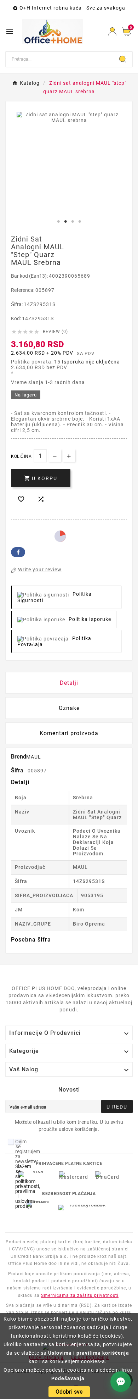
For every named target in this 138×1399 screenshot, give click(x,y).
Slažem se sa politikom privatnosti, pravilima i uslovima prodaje (27, 1186)
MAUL (33, 757)
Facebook (18, 552)
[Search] (122, 59)
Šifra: (17, 304)
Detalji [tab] (69, 682)
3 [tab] (72, 221)
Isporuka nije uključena (91, 362)
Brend (18, 756)
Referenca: (23, 290)
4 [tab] (79, 221)
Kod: (16, 318)
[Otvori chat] (120, 1381)
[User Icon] (112, 31)
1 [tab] (58, 221)
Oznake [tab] (69, 708)
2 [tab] (65, 221)
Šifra (18, 770)
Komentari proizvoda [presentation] (69, 733)
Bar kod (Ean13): (30, 276)
